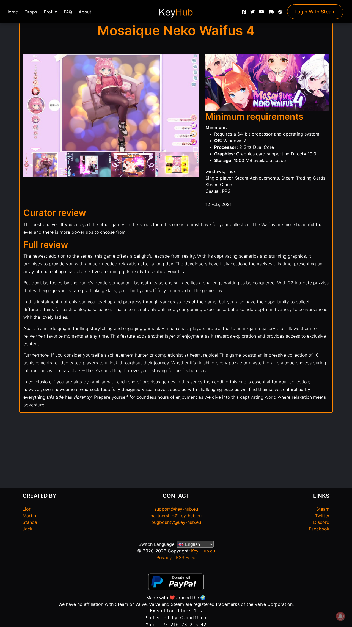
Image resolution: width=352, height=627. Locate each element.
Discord (321, 522)
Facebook (319, 529)
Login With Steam (315, 12)
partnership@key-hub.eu (176, 515)
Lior (27, 509)
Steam (322, 509)
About (85, 12)
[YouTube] (261, 13)
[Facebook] (244, 13)
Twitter (322, 515)
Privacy (164, 557)
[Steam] (280, 13)
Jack (27, 529)
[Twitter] (252, 13)
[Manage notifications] (340, 616)
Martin (29, 515)
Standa (30, 522)
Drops (30, 12)
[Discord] (271, 13)
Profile (50, 12)
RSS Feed (186, 557)
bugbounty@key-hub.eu (176, 522)
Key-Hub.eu (203, 551)
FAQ (68, 12)
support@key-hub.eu (176, 509)
